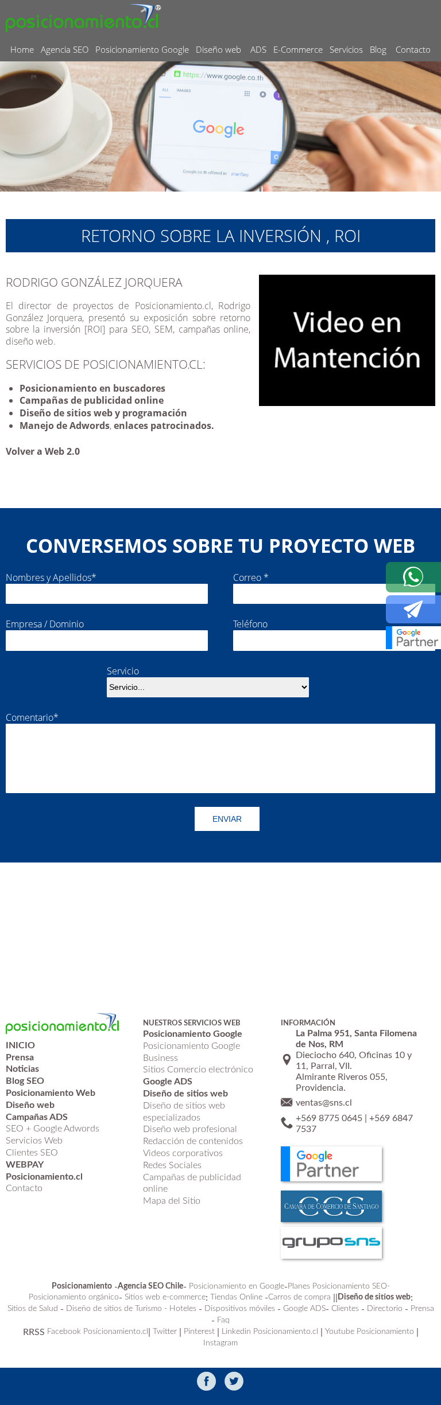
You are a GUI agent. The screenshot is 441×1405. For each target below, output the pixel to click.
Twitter (165, 1332)
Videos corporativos (183, 1153)
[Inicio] (84, 17)
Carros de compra (299, 1297)
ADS (258, 49)
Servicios (346, 49)
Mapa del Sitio (171, 1200)
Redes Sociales (172, 1165)
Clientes (345, 1309)
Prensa (422, 1309)
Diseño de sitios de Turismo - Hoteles (131, 1309)
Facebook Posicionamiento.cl (97, 1332)
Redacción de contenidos (193, 1141)
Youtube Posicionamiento (369, 1332)
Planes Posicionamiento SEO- (339, 1286)
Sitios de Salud (32, 1309)
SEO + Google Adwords (52, 1128)
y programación (151, 413)
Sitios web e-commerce (165, 1297)
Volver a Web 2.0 (43, 451)
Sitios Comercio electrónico (198, 1069)
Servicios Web (34, 1140)
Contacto (413, 49)
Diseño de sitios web (66, 413)
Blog (378, 49)
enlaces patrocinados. (164, 425)
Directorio (385, 1309)
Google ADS (304, 1309)
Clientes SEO (32, 1152)
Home (22, 49)
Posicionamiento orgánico (74, 1297)
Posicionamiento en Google (236, 1286)
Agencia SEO (64, 49)
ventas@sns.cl (324, 1102)
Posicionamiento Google (142, 49)
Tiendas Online (236, 1297)
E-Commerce (298, 49)
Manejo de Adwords (65, 425)
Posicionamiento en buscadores (92, 388)
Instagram (220, 1343)
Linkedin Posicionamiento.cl (270, 1332)
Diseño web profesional (190, 1129)
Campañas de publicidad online (92, 400)
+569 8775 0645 (329, 1118)
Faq (223, 1320)
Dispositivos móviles (239, 1309)
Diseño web (218, 49)
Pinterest (199, 1332)
